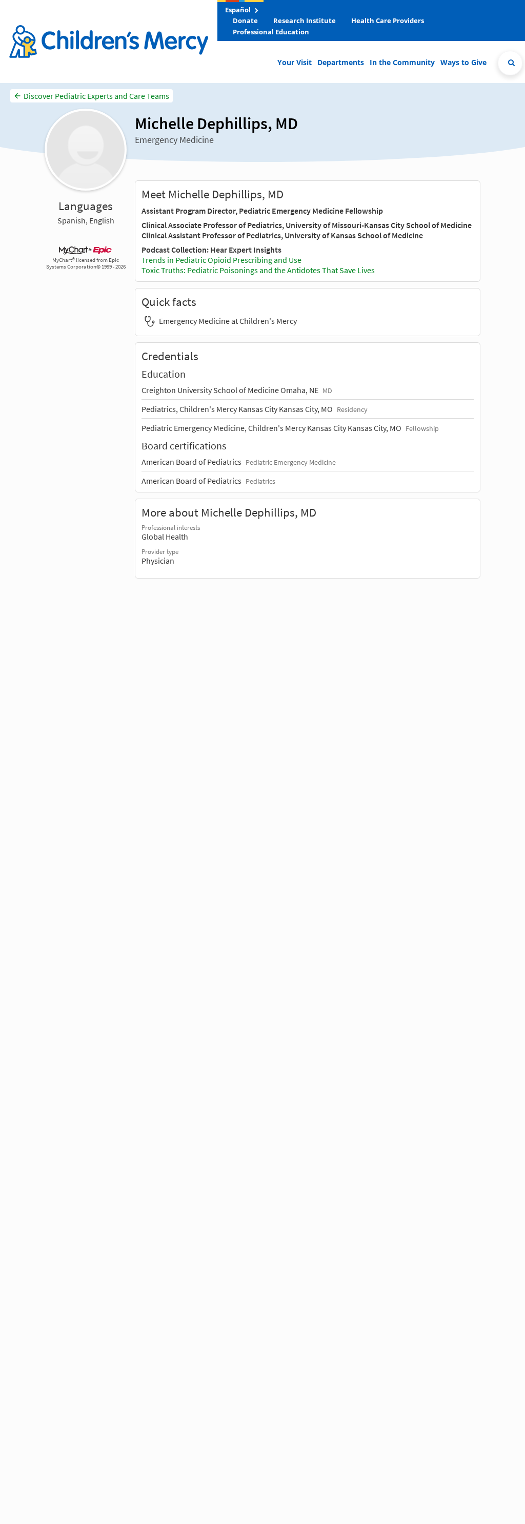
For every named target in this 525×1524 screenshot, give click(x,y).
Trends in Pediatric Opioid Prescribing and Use (221, 260)
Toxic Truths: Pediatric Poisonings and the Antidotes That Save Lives (258, 270)
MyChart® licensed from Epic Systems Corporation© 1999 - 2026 (86, 263)
